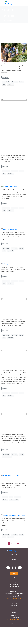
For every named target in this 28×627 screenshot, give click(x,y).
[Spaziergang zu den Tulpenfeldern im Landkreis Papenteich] (14, 476)
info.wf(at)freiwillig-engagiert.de (14, 587)
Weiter (17, 543)
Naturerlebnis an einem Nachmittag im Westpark (12, 93)
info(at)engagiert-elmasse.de (14, 619)
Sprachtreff (10, 84)
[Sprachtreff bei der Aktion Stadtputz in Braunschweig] (13, 515)
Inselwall (21, 81)
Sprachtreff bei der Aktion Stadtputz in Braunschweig (13, 509)
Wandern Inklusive (7, 457)
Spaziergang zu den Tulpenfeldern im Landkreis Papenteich (13, 467)
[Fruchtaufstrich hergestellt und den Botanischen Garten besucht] (9, 229)
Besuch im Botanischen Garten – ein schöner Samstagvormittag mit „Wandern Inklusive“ (13, 32)
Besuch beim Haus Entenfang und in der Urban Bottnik (12, 292)
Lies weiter (5, 77)
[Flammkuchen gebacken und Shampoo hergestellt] (14, 422)
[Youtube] (20, 567)
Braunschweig (6, 81)
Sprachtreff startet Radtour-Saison (12, 259)
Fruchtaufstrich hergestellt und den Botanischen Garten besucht (13, 221)
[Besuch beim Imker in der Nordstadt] (14, 359)
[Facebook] (8, 567)
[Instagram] (14, 567)
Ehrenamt (14, 81)
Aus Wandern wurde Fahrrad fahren (13, 181)
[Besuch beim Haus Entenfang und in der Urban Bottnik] (14, 307)
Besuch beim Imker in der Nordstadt (13, 345)
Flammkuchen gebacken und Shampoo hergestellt (9, 406)
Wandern (21, 454)
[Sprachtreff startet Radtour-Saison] (6, 264)
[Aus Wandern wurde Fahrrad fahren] (9, 186)
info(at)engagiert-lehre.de (14, 608)
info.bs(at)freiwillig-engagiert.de (14, 598)
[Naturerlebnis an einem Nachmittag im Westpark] (14, 126)
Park (4, 84)
